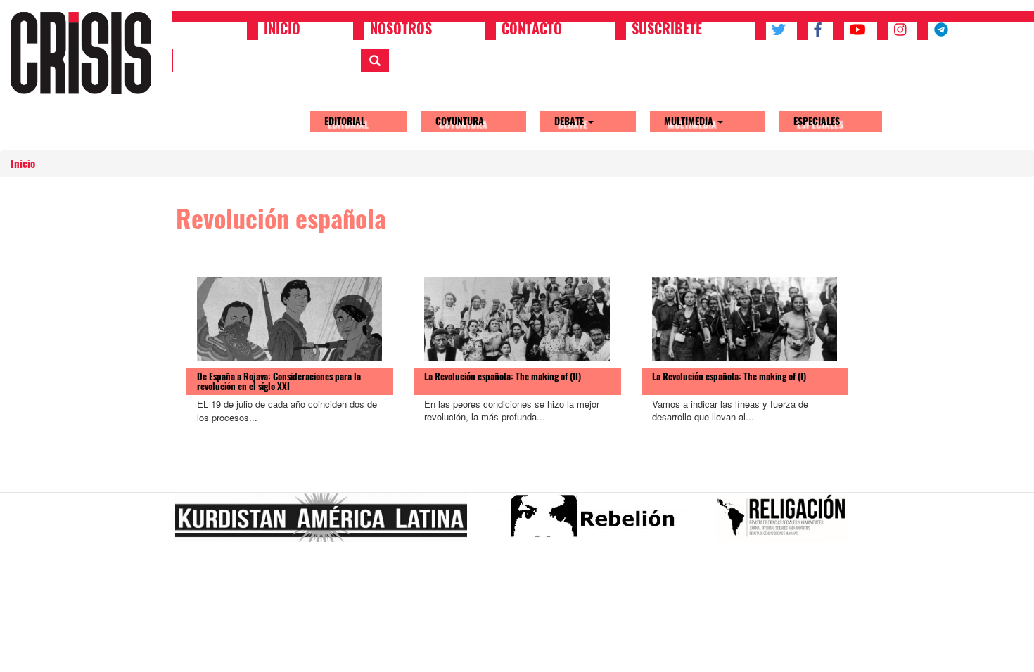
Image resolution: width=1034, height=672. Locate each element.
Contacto (532, 30)
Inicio (282, 30)
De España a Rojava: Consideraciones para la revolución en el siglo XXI (279, 381)
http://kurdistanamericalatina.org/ (327, 523)
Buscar (375, 60)
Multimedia (690, 121)
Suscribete (667, 30)
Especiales (816, 121)
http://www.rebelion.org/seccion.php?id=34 (596, 523)
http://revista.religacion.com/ (786, 523)
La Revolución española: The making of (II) (502, 376)
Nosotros (401, 30)
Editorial (344, 121)
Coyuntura (459, 121)
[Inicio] (86, 52)
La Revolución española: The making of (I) (729, 376)
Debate (570, 121)
